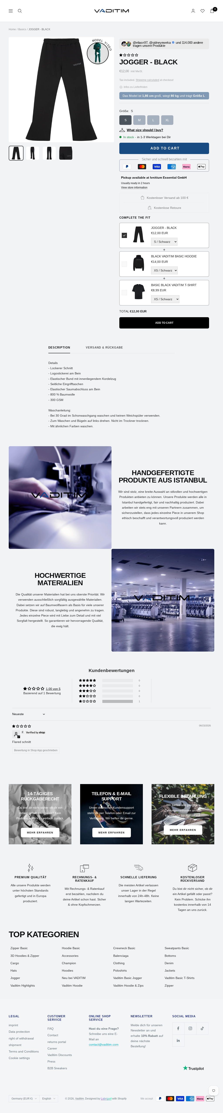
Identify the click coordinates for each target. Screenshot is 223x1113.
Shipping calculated (147, 80)
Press (51, 1061)
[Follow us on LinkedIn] (178, 1040)
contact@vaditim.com (103, 1044)
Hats (13, 970)
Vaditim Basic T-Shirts (179, 978)
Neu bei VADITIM (74, 978)
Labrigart (106, 1098)
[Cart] (212, 11)
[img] (21, 726)
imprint (13, 1025)
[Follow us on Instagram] (190, 1028)
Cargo (14, 963)
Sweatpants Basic (177, 948)
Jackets (170, 970)
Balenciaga (120, 955)
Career (52, 1048)
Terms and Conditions (24, 1051)
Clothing (119, 963)
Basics (22, 29)
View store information (134, 187)
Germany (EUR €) (22, 1098)
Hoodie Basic (71, 948)
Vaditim (79, 1098)
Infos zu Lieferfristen (135, 87)
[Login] (193, 11)
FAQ (50, 1028)
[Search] (20, 11)
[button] (128, 54)
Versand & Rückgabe (104, 347)
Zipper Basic (19, 948)
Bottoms (170, 955)
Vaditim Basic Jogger (127, 978)
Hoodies (67, 970)
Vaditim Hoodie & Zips (128, 985)
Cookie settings (19, 1058)
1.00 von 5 (53, 689)
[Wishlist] (202, 11)
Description (59, 347)
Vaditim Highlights (22, 985)
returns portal (56, 1042)
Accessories (70, 955)
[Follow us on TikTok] (202, 1028)
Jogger (15, 978)
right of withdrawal (21, 1038)
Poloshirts (120, 970)
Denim (169, 963)
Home (12, 29)
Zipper (169, 985)
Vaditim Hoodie (72, 985)
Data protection (19, 1031)
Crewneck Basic (124, 948)
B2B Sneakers (57, 1068)
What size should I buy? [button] (145, 130)
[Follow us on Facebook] (178, 1028)
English (46, 1098)
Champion (69, 963)
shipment (15, 1045)
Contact (52, 1035)
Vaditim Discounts (59, 1055)
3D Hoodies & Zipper (24, 955)
